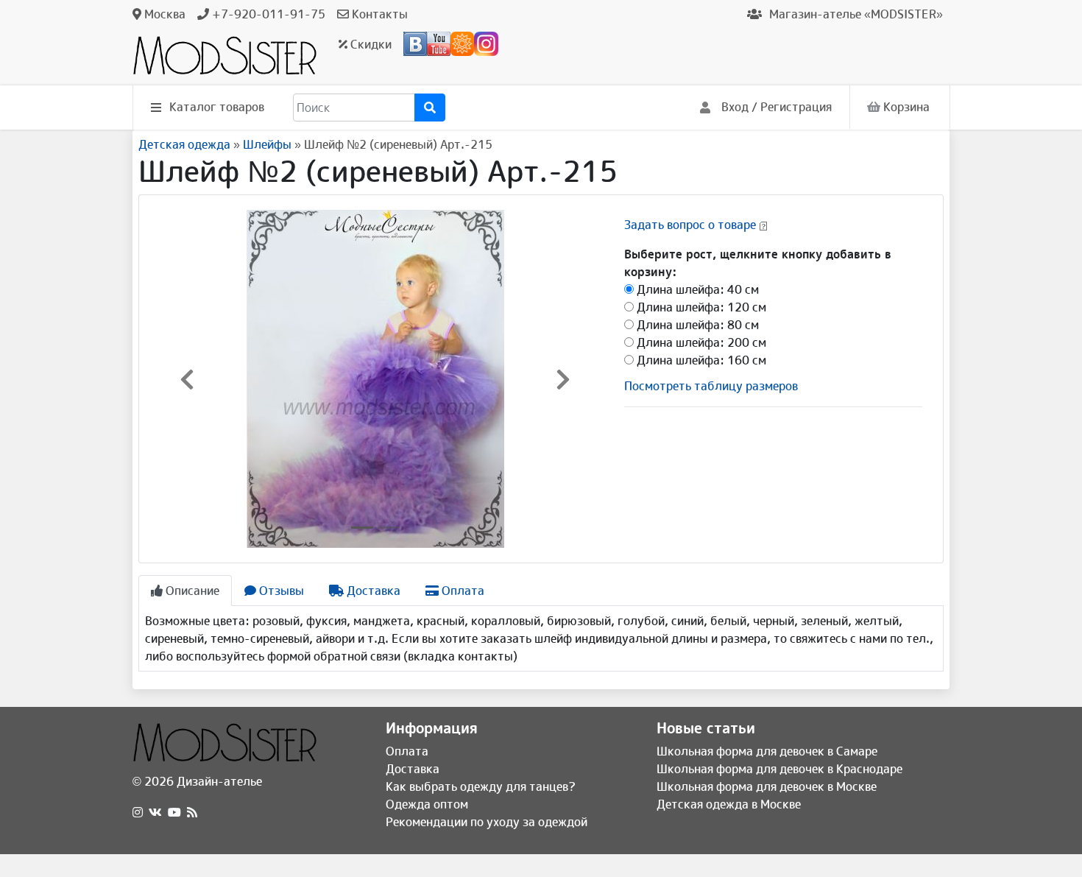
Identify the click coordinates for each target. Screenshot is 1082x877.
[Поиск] (429, 107)
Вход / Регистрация (775, 107)
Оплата (407, 751)
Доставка (412, 769)
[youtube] (174, 812)
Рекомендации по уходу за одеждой (486, 822)
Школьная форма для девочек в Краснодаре (779, 769)
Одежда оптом (427, 804)
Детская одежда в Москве (729, 804)
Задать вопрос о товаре (690, 224)
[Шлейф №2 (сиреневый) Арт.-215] (375, 378)
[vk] (155, 812)
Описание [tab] (191, 590)
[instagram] (137, 812)
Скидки (369, 44)
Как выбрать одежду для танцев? (481, 786)
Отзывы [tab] (280, 590)
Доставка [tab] (372, 590)
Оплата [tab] (461, 590)
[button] (187, 379)
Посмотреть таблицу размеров (711, 386)
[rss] (192, 812)
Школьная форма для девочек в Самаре (767, 751)
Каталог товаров (216, 107)
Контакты (378, 14)
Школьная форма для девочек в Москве (767, 786)
